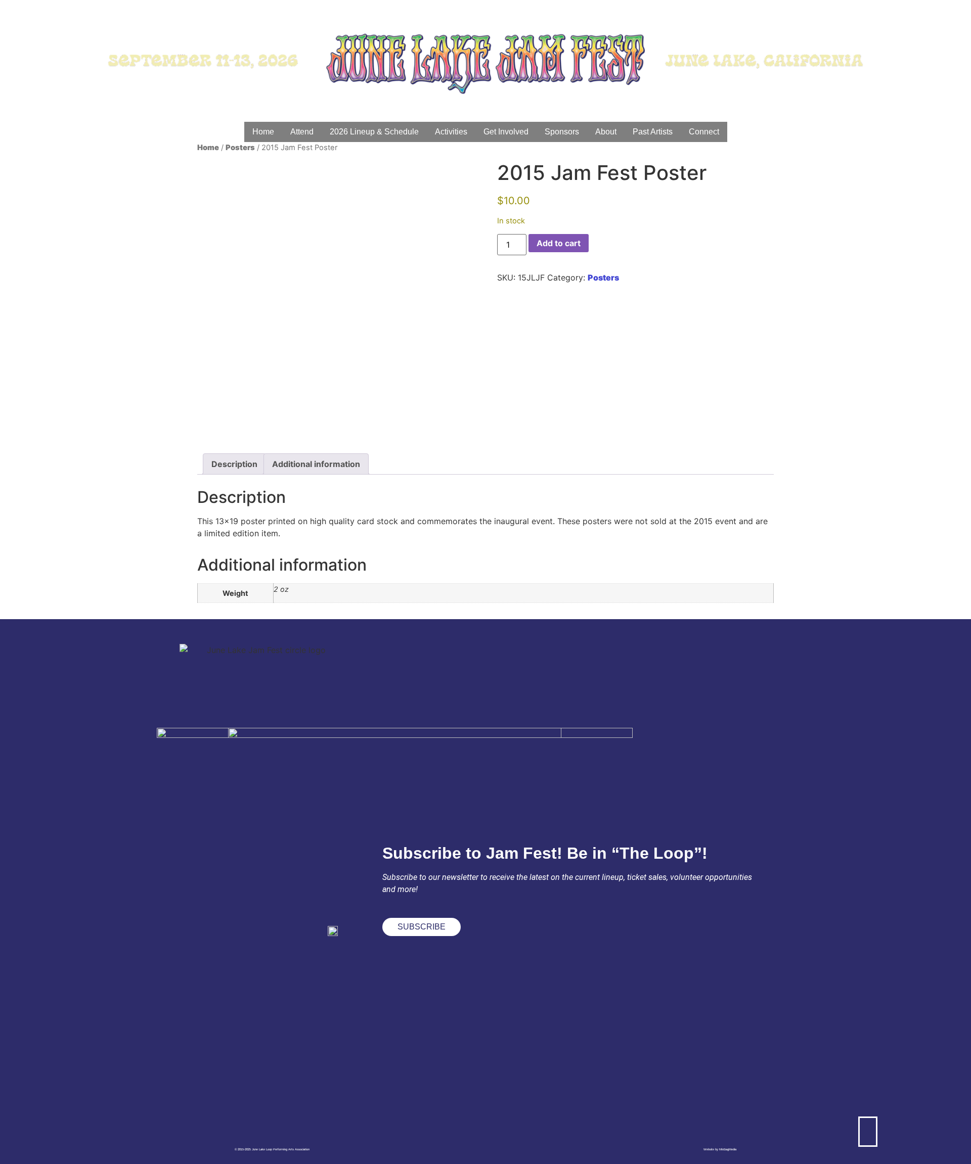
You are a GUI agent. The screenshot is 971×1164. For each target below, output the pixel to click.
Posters (240, 147)
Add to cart (559, 243)
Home (208, 147)
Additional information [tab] (316, 464)
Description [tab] (234, 464)
